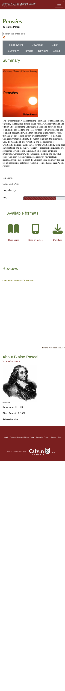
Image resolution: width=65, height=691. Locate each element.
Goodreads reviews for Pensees (18, 280)
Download (37, 45)
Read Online (16, 45)
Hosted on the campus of (16, 451)
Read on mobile (35, 240)
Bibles (26, 437)
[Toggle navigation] (59, 4)
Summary (13, 51)
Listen (54, 45)
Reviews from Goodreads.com (53, 347)
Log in (6, 437)
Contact (53, 437)
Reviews (43, 51)
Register (13, 437)
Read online (13, 240)
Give (59, 437)
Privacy (46, 437)
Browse (20, 437)
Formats (28, 51)
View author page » (11, 361)
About (56, 51)
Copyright (39, 437)
